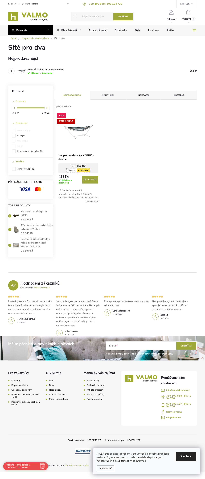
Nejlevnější (108, 95)
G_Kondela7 (83, 170)
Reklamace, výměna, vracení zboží (25, 396)
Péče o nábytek (94, 399)
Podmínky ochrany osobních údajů (25, 403)
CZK (187, 3)
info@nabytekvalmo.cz (177, 390)
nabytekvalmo (173, 417)
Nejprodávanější (72, 95)
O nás (52, 380)
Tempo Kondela (25, 168)
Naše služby (55, 390)
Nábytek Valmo (174, 411)
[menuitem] (69, 30)
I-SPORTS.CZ (94, 440)
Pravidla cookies (76, 440)
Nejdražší (143, 95)
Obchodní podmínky (21, 389)
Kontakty (12, 3)
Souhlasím (186, 456)
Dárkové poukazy (95, 385)
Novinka (22, 140)
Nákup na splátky (95, 394)
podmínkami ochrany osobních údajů (154, 353)
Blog (51, 385)
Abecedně (179, 95)
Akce (20, 135)
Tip (19, 146)
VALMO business (58, 394)
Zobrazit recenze (42, 287)
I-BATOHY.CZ (133, 440)
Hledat (123, 16)
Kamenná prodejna (58, 399)
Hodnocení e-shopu (114, 440)
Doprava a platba (30, 3)
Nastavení (105, 468)
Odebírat (186, 345)
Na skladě (23, 130)
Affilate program (95, 390)
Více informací (138, 461)
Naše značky (93, 380)
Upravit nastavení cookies (77, 465)
